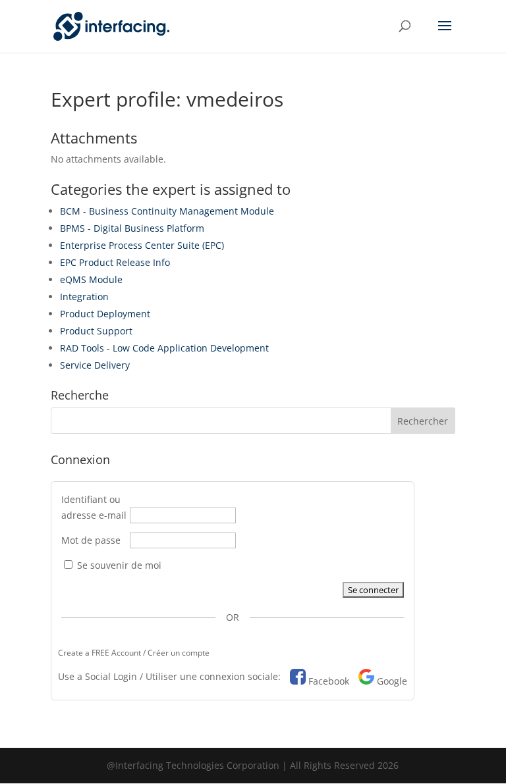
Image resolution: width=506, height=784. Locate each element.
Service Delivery (95, 365)
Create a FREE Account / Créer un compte (134, 653)
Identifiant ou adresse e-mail (93, 507)
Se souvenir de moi (117, 565)
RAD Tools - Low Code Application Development (164, 348)
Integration (84, 296)
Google (392, 681)
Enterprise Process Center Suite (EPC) (142, 245)
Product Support (96, 331)
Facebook (328, 681)
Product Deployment (105, 313)
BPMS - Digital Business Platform (132, 228)
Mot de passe (91, 540)
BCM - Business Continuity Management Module (167, 211)
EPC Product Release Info (115, 262)
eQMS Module (91, 279)
